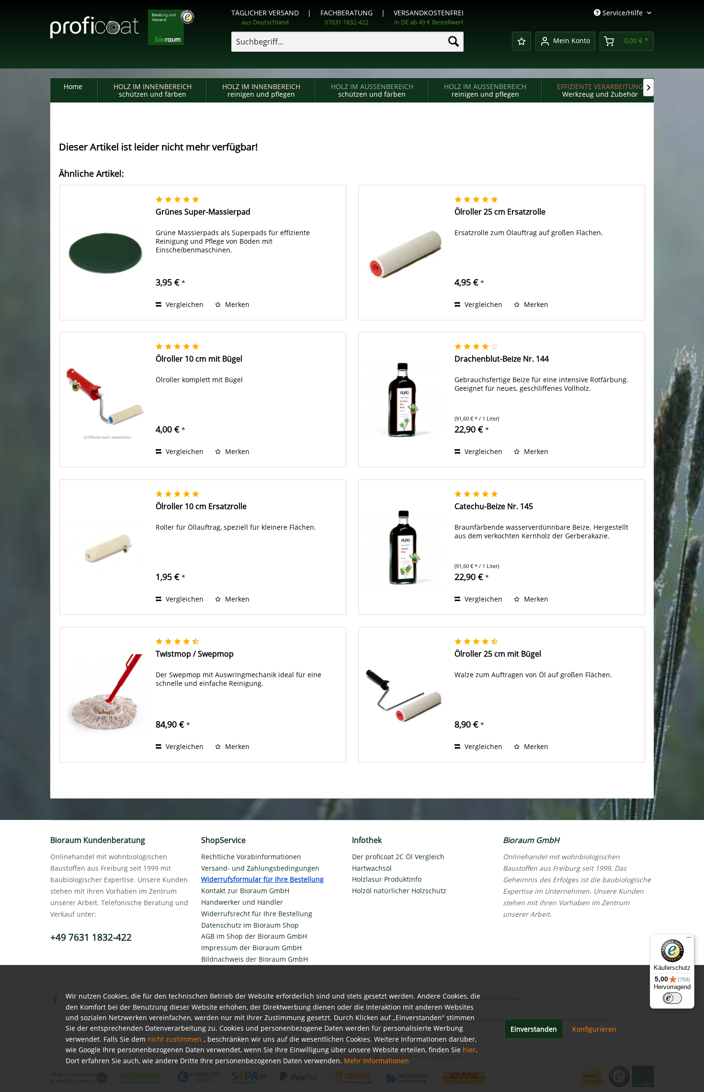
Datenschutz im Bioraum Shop (250, 925)
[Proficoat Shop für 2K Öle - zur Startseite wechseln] (122, 33)
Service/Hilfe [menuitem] (623, 12)
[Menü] (688, 939)
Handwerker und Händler (242, 902)
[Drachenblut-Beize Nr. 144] (404, 399)
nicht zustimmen (175, 1039)
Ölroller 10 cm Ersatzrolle (201, 506)
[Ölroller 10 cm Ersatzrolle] (105, 547)
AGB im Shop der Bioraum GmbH (254, 936)
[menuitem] (347, 42)
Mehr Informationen (376, 1060)
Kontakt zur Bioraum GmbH (245, 890)
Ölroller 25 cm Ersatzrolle (499, 212)
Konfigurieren (594, 1029)
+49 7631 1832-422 (91, 937)
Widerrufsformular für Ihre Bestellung (262, 879)
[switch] (672, 998)
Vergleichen (184, 304)
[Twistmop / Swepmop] (105, 694)
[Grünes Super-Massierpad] (105, 252)
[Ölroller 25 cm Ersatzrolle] (404, 252)
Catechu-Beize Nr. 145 (493, 506)
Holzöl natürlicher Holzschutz (399, 890)
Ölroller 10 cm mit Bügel (199, 359)
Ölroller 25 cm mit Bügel (497, 654)
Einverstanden (534, 1029)
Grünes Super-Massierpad (203, 212)
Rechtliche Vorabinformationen (251, 856)
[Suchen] (453, 41)
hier (469, 1049)
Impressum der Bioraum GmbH (251, 947)
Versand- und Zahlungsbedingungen (260, 868)
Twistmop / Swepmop (195, 654)
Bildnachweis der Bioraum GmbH (254, 959)
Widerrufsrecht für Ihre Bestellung (256, 913)
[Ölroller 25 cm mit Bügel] (404, 694)
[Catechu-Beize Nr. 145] (404, 547)
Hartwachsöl (372, 868)
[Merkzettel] (521, 41)
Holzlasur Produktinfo (386, 879)
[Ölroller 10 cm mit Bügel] (105, 399)
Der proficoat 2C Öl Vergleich (398, 856)
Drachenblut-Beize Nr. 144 (501, 359)
